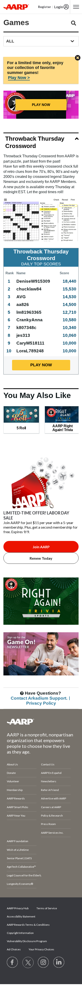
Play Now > (19, 77)
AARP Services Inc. (52, 832)
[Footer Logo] (41, 721)
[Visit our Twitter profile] (28, 962)
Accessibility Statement (21, 916)
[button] (41, 143)
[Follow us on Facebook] (12, 962)
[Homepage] (16, 6)
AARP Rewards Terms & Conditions (28, 924)
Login (58, 7)
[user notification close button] (77, 58)
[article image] (41, 630)
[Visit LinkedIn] (59, 962)
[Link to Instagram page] (43, 962)
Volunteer (13, 781)
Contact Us (47, 764)
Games (16, 22)
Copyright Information (20, 933)
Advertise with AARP (53, 798)
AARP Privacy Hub (17, 908)
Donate (11, 773)
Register (44, 7)
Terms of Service (46, 908)
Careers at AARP (51, 807)
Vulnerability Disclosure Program (27, 941)
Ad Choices (14, 949)
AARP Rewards (16, 798)
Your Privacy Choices (41, 949)
